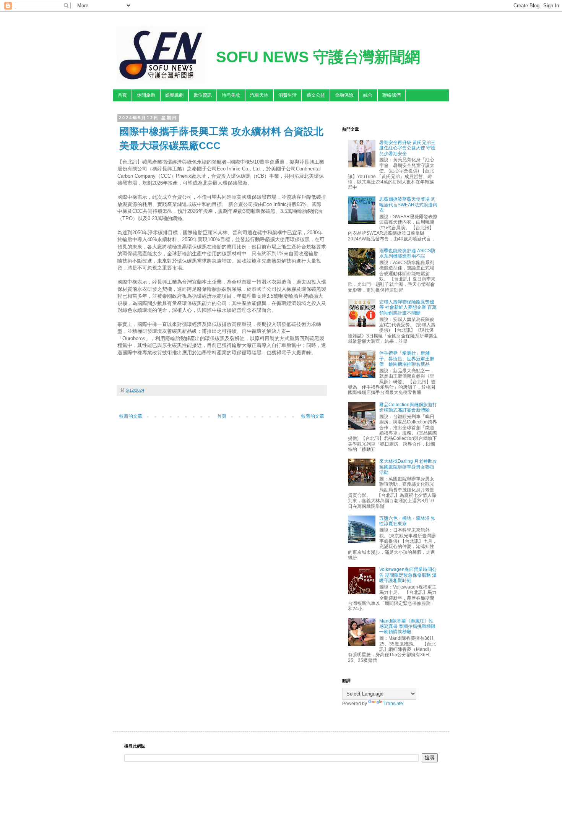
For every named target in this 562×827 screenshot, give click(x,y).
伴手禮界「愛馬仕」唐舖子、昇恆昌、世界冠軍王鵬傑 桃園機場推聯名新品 (406, 358)
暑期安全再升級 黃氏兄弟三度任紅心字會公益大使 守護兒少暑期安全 (407, 148)
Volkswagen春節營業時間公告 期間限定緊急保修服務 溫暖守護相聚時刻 (408, 575)
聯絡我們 (391, 95)
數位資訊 (202, 95)
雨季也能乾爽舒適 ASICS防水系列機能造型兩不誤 (407, 253)
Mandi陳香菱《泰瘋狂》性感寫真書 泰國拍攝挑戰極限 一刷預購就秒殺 (407, 626)
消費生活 (287, 95)
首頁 (122, 95)
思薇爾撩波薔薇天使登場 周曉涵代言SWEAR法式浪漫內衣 (408, 204)
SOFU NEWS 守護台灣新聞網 (318, 57)
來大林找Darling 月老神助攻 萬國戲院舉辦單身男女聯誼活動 (408, 467)
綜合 (367, 95)
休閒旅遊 (146, 95)
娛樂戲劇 (174, 95)
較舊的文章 (312, 416)
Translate (393, 703)
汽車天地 (259, 95)
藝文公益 (316, 95)
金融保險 (344, 95)
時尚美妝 (231, 95)
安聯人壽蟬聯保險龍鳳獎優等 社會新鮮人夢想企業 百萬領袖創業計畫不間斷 (408, 307)
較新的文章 (130, 416)
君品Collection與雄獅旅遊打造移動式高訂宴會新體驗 (408, 407)
